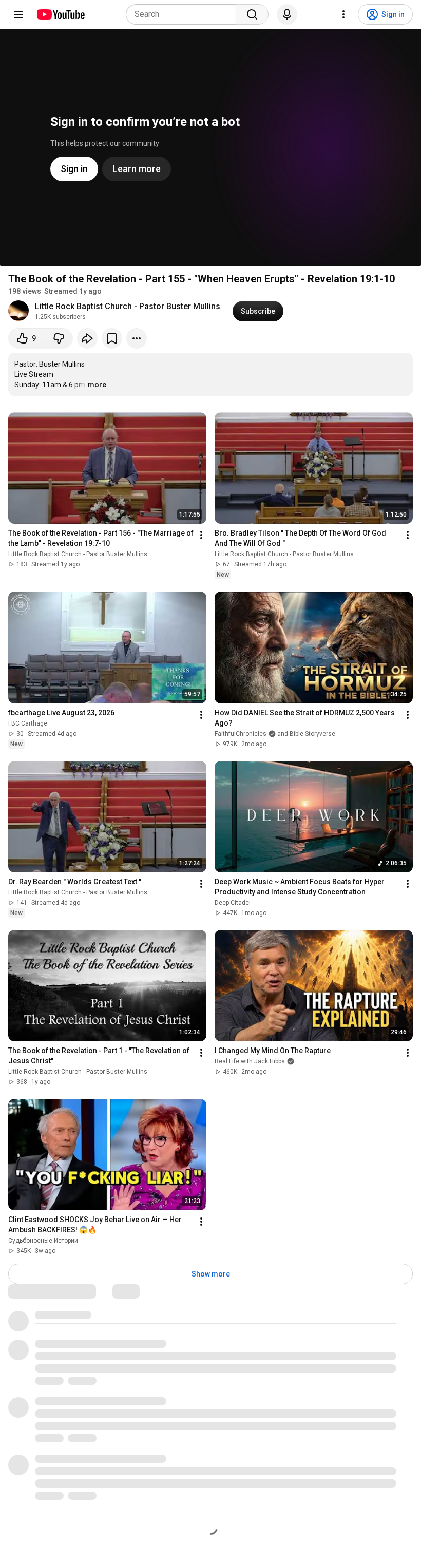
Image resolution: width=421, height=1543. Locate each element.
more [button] (97, 384)
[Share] (87, 338)
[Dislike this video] (58, 338)
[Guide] (18, 14)
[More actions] (136, 338)
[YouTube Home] (60, 14)
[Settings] (343, 14)
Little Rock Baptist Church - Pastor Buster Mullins (127, 306)
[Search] (252, 14)
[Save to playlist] (112, 338)
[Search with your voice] (287, 14)
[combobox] (184, 14)
